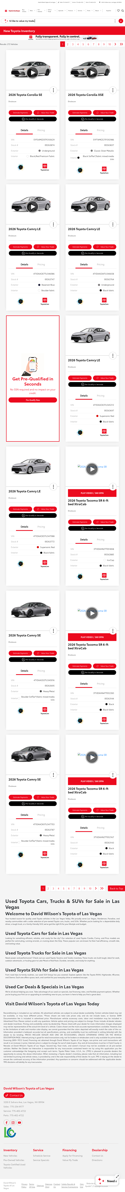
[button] (53, 90)
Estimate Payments (20, 112)
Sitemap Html (48, 1185)
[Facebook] (7, 1122)
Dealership (100, 1150)
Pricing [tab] (41, 130)
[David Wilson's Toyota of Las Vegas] (12, 10)
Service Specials (41, 1160)
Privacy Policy (24, 1185)
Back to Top (116, 888)
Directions (97, 1160)
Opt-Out (82, 1185)
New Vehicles (10, 1155)
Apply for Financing (72, 1155)
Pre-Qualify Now (33, 400)
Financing (69, 1150)
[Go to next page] (115, 44)
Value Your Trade (47, 112)
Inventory (10, 1150)
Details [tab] (24, 130)
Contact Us (16, 1095)
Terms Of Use (32, 1185)
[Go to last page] (121, 44)
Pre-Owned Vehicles (14, 1160)
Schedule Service (41, 1155)
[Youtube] (19, 1122)
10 (109, 44)
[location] (99, 2)
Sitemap (40, 1185)
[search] (122, 10)
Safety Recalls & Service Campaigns (69, 1185)
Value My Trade (70, 1160)
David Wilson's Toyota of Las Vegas (10, 1185)
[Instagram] (13, 1122)
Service (38, 1150)
